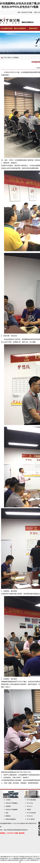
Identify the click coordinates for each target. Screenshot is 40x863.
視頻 (7, 813)
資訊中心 (10, 57)
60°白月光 (30, 803)
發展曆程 (8, 806)
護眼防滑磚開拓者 (28, 22)
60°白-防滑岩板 (31, 813)
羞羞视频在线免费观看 (19, 858)
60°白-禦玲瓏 (31, 819)
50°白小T (29, 806)
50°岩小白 (30, 816)
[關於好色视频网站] (10, 797)
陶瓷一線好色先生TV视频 (25, 12)
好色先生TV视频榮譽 (11, 809)
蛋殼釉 (29, 809)
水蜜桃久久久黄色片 (24, 860)
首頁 (5, 57)
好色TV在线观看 (20, 856)
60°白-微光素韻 (31, 800)
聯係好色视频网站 (11, 819)
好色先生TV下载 (10, 856)
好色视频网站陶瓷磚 (6, 823)
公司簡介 (8, 800)
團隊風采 (8, 816)
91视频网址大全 (31, 858)
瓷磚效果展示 (33, 28)
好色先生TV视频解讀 (11, 803)
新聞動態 (15, 57)
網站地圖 (3, 856)
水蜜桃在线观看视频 (13, 860)
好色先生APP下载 (30, 856)
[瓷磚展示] (32, 797)
